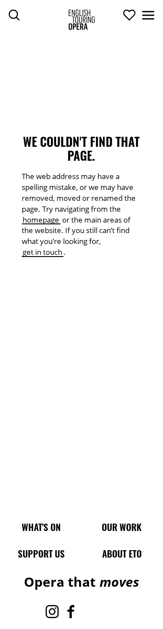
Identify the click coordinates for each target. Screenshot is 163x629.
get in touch (42, 252)
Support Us (41, 553)
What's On (41, 527)
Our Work (122, 527)
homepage (41, 220)
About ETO (122, 553)
